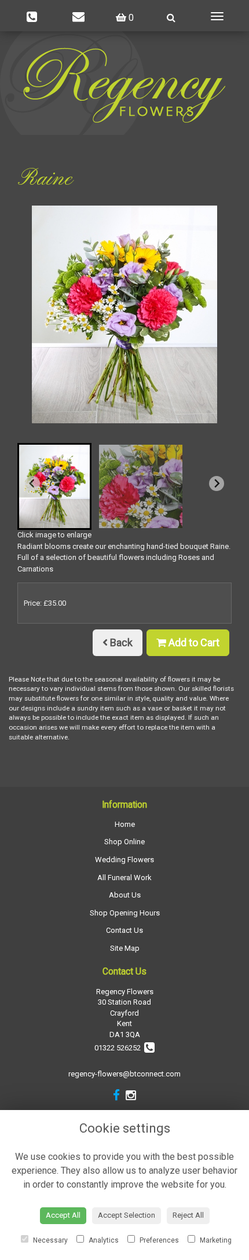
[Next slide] (216, 483)
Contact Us (124, 930)
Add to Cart (192, 642)
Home (125, 824)
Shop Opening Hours (125, 913)
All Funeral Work (124, 877)
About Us (125, 895)
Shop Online (124, 841)
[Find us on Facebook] (116, 1095)
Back (120, 642)
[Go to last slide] (32, 483)
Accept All (63, 1215)
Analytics (103, 1240)
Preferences (158, 1240)
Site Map (125, 948)
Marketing (215, 1240)
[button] (54, 486)
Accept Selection (126, 1215)
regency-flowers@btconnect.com (124, 1073)
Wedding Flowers (124, 859)
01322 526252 (119, 1047)
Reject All (188, 1215)
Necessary (49, 1240)
